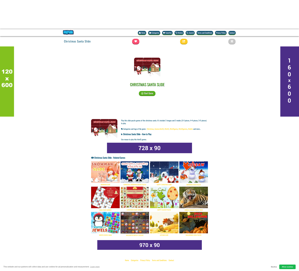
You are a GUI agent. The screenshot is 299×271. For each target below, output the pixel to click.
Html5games (183, 128)
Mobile (190, 128)
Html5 (167, 128)
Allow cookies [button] (287, 267)
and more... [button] (197, 128)
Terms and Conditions (205, 32)
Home (127, 260)
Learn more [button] (95, 267)
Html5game (174, 128)
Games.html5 (159, 128)
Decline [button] (274, 267)
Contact (232, 32)
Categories (134, 260)
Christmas (150, 128)
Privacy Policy (221, 32)
